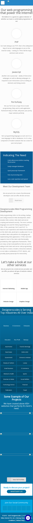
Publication (8, 390)
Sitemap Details (20, 518)
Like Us (14, 508)
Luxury (25, 363)
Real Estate (8, 352)
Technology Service (8, 385)
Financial (24, 385)
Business (6, 326)
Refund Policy (20, 520)
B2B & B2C (25, 352)
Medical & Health (9, 374)
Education (8, 340)
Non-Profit (17, 340)
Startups (25, 340)
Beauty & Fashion (8, 363)
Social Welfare (25, 379)
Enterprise (27, 326)
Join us (9, 508)
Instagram (19, 508)
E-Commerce (16, 326)
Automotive (8, 347)
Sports (25, 374)
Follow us (23, 508)
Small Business (8, 368)
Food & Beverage (25, 347)
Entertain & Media (8, 379)
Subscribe (28, 508)
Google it (4, 508)
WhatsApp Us (16, 491)
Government (8, 357)
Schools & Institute (25, 357)
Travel (25, 390)
